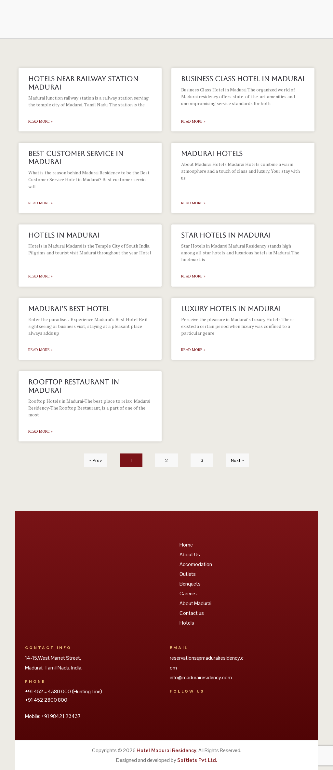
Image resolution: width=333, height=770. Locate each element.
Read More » (40, 121)
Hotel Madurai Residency (166, 750)
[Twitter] (211, 709)
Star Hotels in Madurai (226, 235)
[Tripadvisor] (176, 709)
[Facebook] (194, 709)
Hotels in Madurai (64, 235)
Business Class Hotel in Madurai (243, 78)
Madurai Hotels (212, 153)
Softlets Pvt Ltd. (197, 760)
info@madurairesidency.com (201, 677)
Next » (237, 460)
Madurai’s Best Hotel (69, 308)
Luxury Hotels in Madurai (231, 308)
